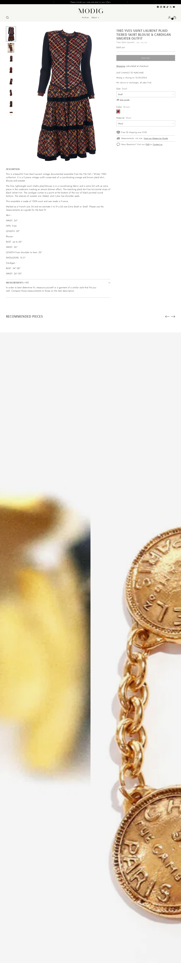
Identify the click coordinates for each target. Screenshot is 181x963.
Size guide (125, 99)
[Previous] (53, 2)
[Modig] (90, 11)
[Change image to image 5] (11, 82)
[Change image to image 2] (11, 48)
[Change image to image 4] (11, 70)
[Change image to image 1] (11, 34)
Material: (123, 117)
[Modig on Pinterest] (164, 7)
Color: (123, 106)
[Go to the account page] (168, 17)
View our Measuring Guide (156, 138)
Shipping (120, 66)
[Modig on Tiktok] (167, 7)
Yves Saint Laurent (125, 42)
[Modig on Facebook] (158, 7)
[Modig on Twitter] (171, 7)
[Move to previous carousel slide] (167, 317)
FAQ (147, 144)
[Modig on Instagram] (161, 7)
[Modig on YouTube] (174, 7)
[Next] (127, 2)
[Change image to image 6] (11, 93)
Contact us (157, 144)
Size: (121, 88)
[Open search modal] (7, 17)
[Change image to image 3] (11, 59)
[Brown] (118, 111)
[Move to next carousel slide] (173, 316)
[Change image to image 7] (11, 105)
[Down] (11, 115)
